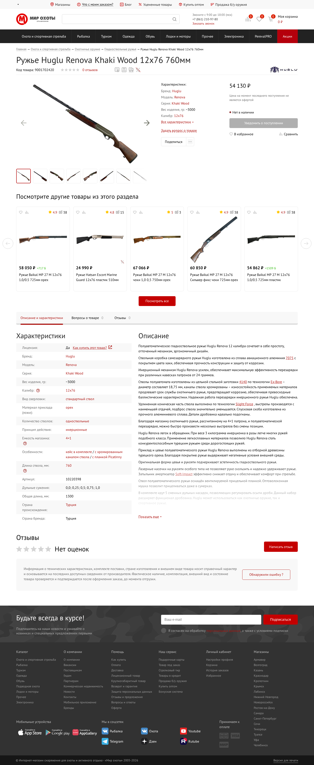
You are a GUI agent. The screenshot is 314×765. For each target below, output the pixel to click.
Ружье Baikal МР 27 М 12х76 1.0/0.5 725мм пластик (268, 277)
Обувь (150, 36)
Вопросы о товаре (87, 318)
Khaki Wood (180, 103)
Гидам (67, 675)
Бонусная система (171, 691)
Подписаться (280, 619)
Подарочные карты (171, 659)
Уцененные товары (157, 4)
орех (69, 407)
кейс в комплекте (79, 452)
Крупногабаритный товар (128, 681)
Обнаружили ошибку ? (266, 574)
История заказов (217, 670)
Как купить (118, 659)
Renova (179, 97)
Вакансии (70, 665)
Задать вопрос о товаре (179, 130)
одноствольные (77, 421)
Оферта (116, 708)
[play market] (57, 732)
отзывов (90, 70)
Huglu (176, 91)
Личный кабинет (218, 652)
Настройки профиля (219, 659)
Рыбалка (83, 36)
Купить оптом (193, 4)
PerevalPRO (263, 36)
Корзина (211, 665)
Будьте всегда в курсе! (50, 617)
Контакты (70, 697)
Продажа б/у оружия (231, 4)
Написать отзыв (281, 547)
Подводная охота (28, 686)
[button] (23, 122)
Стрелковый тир (169, 670)
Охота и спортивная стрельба (44, 36)
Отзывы (122, 318)
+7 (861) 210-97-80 (205, 19)
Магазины (62, 4)
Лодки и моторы (178, 36)
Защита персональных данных (131, 691)
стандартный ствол (80, 399)
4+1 (68, 438)
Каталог (22, 652)
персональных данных (223, 630)
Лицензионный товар (125, 675)
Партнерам (71, 681)
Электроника (234, 36)
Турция (71, 505)
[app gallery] (84, 732)
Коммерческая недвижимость (83, 686)
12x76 (178, 116)
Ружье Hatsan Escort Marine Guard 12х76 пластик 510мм (97, 277)
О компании (73, 652)
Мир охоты (35, 19)
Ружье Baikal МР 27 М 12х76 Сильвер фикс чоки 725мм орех (214, 277)
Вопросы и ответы (123, 702)
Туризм (106, 36)
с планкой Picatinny (107, 457)
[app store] (30, 732)
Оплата (116, 665)
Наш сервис (167, 652)
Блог (128, 4)
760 (69, 465)
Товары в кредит (170, 675)
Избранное (213, 675)
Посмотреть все (157, 301)
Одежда (129, 36)
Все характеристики (176, 122)
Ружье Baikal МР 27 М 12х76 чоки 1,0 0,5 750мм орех (154, 277)
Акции (287, 36)
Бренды (69, 708)
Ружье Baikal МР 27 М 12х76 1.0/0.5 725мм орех (40, 277)
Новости (69, 691)
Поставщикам (73, 670)
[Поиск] (121, 19)
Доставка (117, 670)
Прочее (207, 36)
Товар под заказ (169, 665)
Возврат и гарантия (124, 686)
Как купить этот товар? (90, 347)
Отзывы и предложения (127, 697)
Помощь (117, 652)
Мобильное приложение (80, 702)
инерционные (76, 429)
